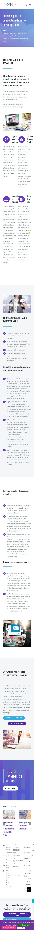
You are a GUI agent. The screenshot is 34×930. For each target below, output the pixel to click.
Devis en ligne (27, 857)
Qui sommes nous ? (27, 863)
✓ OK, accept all (24, 925)
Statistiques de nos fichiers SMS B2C (8, 812)
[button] (4, 822)
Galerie (9, 817)
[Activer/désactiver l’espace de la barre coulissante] (27, 5)
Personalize (21, 927)
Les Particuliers (29, 843)
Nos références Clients (27, 870)
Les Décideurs (28, 854)
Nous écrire (7, 863)
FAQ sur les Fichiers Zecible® (28, 878)
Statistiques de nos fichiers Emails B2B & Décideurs (24, 812)
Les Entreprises (29, 848)
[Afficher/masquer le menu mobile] (30, 5)
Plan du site (28, 898)
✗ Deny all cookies (9, 927)
